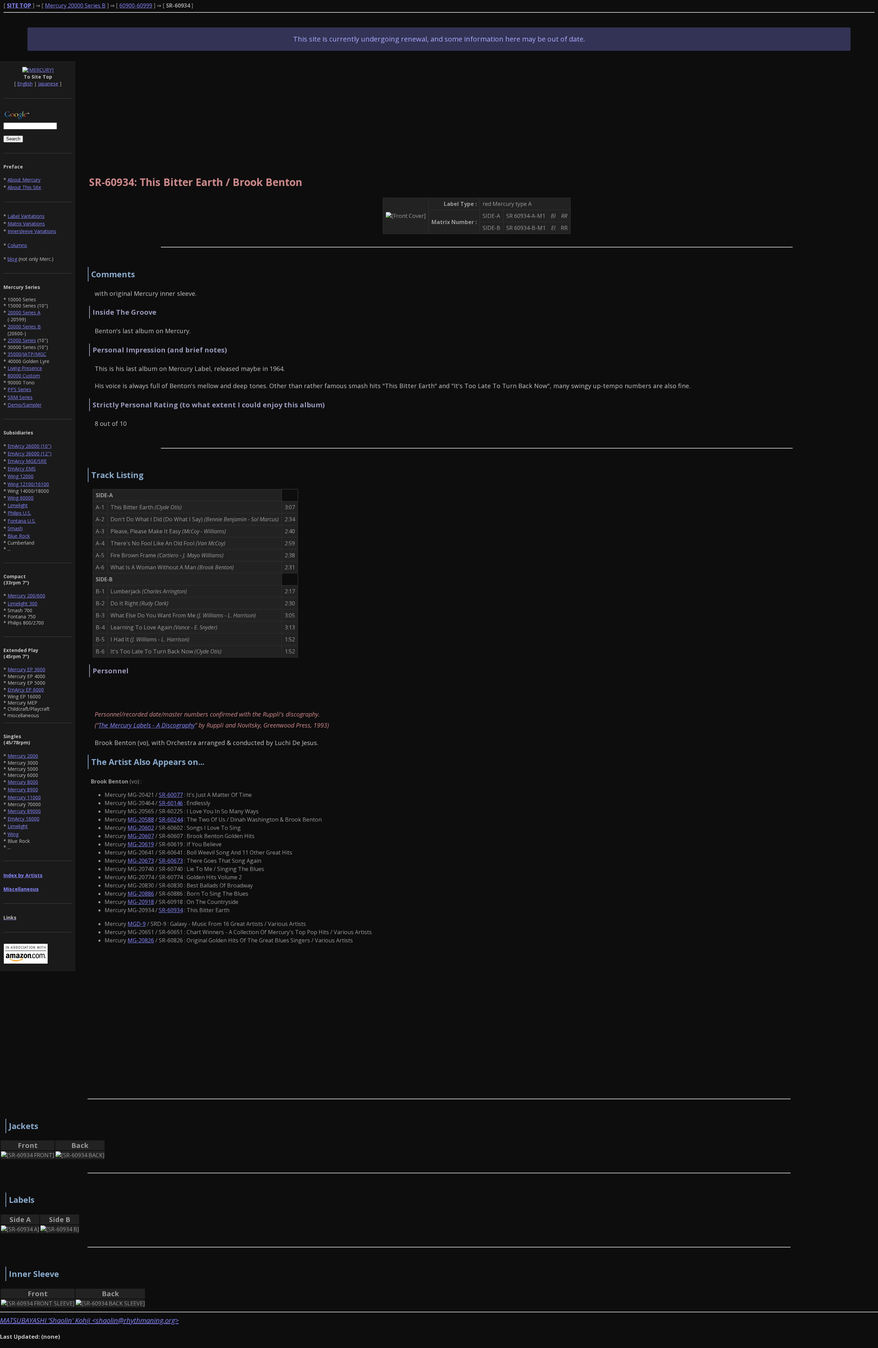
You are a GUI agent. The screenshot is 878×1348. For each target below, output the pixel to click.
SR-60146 (171, 803)
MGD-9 (137, 924)
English (25, 83)
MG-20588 (141, 819)
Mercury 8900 (23, 789)
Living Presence (25, 368)
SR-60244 (171, 819)
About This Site (24, 187)
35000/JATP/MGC (27, 354)
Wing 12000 (21, 476)
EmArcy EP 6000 (26, 689)
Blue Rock (19, 536)
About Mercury (24, 179)
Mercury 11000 (24, 797)
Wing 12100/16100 (28, 484)
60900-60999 (135, 5)
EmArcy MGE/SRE (27, 461)
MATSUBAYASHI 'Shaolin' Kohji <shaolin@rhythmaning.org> (89, 1320)
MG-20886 (141, 893)
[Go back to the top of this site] (38, 70)
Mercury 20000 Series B (75, 5)
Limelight (18, 505)
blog (12, 259)
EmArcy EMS (22, 468)
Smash (15, 528)
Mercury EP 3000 (26, 669)
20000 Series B (24, 326)
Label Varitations (26, 216)
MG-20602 (141, 828)
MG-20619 (141, 844)
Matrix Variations (26, 223)
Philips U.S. (19, 513)
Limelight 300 (22, 603)
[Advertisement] (477, 109)
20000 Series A (24, 312)
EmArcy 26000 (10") (29, 446)
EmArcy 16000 (23, 818)
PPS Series (19, 389)
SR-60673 (171, 860)
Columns (17, 245)
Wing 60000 (21, 498)
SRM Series (20, 397)
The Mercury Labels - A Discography (146, 725)
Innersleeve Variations (32, 231)
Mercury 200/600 (26, 595)
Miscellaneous (21, 889)
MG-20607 (141, 836)
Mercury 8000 (23, 782)
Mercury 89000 (24, 811)
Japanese (48, 83)
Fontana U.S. (22, 521)
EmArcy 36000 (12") (29, 453)
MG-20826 (141, 940)
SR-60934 (171, 910)
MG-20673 (141, 860)
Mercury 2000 (23, 756)
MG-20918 (141, 902)
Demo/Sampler (24, 405)
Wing (13, 834)
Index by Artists (23, 875)
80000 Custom (24, 375)
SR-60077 (171, 795)
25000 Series (22, 340)
